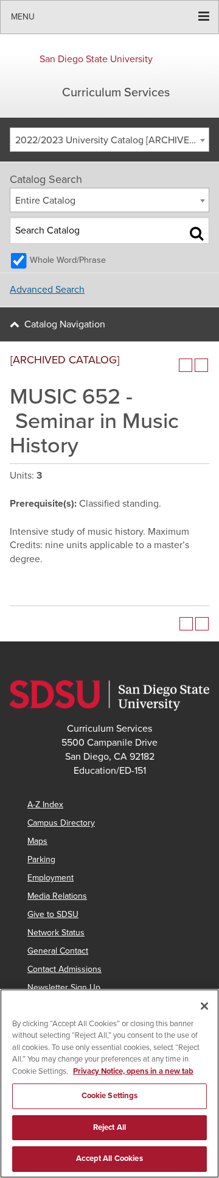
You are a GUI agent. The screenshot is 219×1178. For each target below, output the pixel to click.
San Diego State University (96, 59)
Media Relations (57, 896)
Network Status (56, 932)
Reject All (109, 1127)
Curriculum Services (116, 92)
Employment (50, 878)
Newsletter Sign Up (63, 987)
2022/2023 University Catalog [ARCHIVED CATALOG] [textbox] (112, 140)
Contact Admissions (64, 969)
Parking (41, 859)
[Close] (204, 1006)
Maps (37, 841)
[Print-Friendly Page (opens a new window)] (185, 365)
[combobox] (109, 139)
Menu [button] (23, 17)
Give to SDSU (52, 914)
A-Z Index (45, 804)
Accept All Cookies (109, 1158)
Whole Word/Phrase (68, 260)
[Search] (196, 233)
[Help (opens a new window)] (201, 365)
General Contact (57, 951)
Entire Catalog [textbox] (45, 201)
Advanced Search (47, 290)
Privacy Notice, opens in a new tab (133, 1071)
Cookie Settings (110, 1096)
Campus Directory (61, 823)
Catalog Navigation (64, 324)
